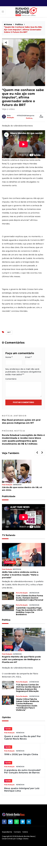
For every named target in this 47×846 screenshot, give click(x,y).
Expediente (7, 832)
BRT (9, 332)
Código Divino (22, 839)
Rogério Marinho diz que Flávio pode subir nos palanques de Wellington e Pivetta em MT (21, 659)
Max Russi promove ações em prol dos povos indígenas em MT (21, 419)
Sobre (25, 832)
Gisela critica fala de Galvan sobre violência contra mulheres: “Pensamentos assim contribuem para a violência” (27, 704)
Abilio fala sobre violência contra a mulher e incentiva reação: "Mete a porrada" (20, 575)
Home (9, 24)
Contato (17, 832)
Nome (8, 357)
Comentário (10, 379)
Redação (10, 117)
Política (19, 24)
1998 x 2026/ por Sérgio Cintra (21, 754)
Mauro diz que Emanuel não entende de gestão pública (23, 488)
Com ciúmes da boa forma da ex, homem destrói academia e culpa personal (29, 597)
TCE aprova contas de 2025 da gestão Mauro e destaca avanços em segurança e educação (28, 688)
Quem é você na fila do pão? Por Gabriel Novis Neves (22, 737)
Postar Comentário (23, 402)
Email (28, 357)
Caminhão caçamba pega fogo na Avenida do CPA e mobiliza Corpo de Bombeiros (29, 611)
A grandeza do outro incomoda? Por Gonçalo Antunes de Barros (22, 771)
